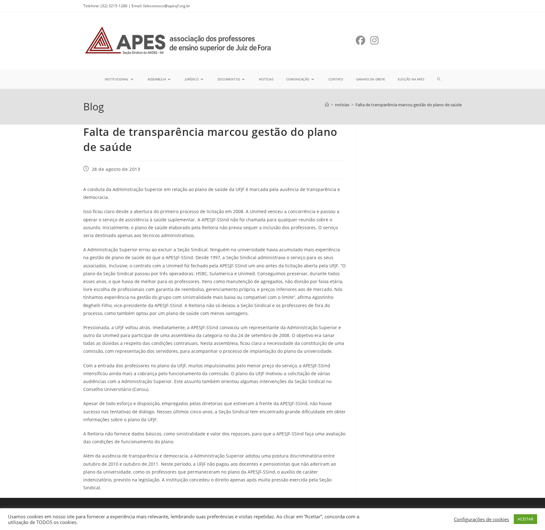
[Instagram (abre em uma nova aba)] (374, 40)
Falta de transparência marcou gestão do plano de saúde (408, 105)
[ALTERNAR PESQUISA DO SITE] (439, 79)
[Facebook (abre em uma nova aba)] (360, 40)
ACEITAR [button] (525, 519)
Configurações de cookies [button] (481, 519)
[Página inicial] (327, 105)
